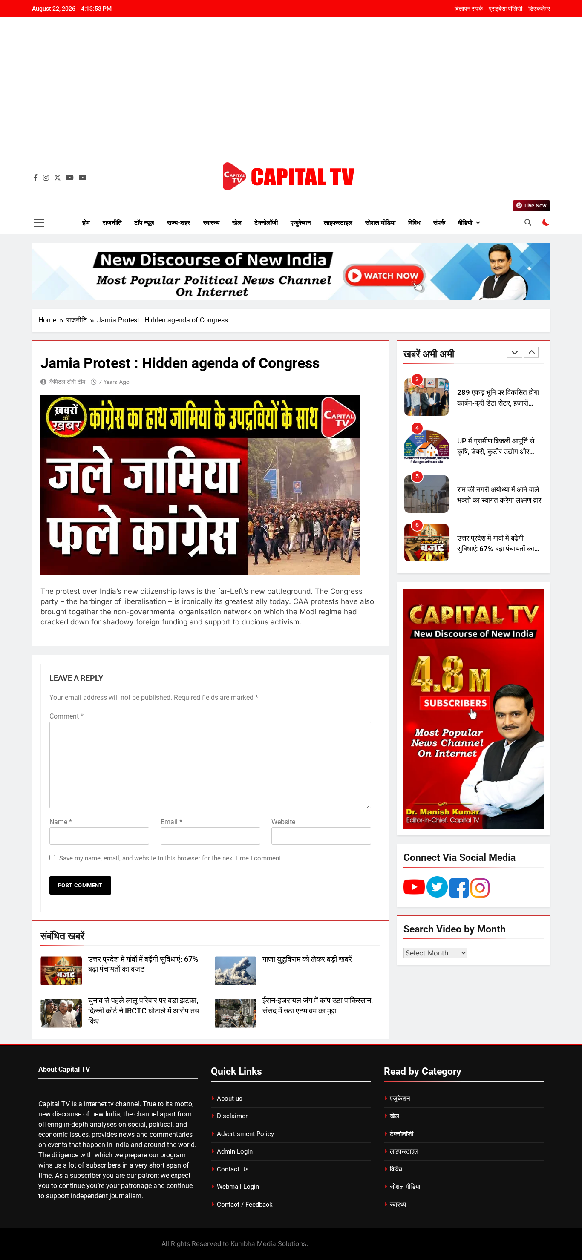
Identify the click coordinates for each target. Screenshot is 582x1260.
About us (229, 1098)
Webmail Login (238, 1187)
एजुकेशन (301, 223)
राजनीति (112, 223)
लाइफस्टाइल (338, 223)
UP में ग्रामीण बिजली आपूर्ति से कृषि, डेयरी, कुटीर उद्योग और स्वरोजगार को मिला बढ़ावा (495, 451)
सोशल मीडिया (380, 223)
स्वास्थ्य (211, 223)
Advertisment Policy (245, 1134)
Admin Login (235, 1151)
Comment (66, 716)
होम (86, 223)
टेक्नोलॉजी (266, 223)
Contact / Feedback (245, 1204)
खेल (237, 223)
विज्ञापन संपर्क (469, 8)
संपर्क (439, 223)
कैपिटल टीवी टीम (67, 381)
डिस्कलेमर (539, 8)
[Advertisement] (291, 95)
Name (60, 822)
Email (171, 822)
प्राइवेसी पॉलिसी (505, 8)
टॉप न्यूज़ (144, 223)
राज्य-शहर (178, 223)
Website (283, 822)
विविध (414, 223)
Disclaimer (232, 1116)
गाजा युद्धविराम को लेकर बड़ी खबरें (307, 959)
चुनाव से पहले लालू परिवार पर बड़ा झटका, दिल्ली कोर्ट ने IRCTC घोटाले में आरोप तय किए (143, 1010)
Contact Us (233, 1169)
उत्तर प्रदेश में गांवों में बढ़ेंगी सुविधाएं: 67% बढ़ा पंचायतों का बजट (495, 549)
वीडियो (465, 223)
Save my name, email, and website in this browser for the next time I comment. (171, 858)
